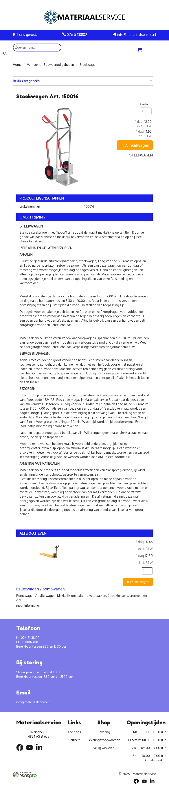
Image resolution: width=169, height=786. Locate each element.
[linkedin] (40, 751)
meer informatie (27, 605)
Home (17, 64)
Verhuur (32, 64)
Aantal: (144, 104)
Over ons (74, 732)
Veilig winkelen (103, 748)
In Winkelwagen (134, 145)
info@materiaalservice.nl (136, 34)
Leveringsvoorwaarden (104, 740)
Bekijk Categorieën (26, 81)
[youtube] (31, 751)
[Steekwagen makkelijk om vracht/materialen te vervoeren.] (60, 146)
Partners (74, 740)
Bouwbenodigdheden (59, 64)
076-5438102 (76, 34)
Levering (104, 732)
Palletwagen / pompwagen (40, 588)
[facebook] (21, 751)
